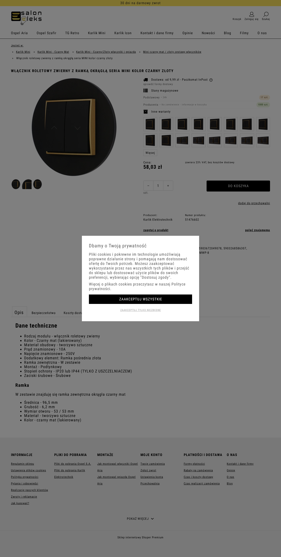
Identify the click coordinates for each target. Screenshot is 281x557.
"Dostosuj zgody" (155, 277)
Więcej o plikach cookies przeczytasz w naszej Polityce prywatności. (137, 286)
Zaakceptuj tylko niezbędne (140, 310)
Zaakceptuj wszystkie (140, 299)
